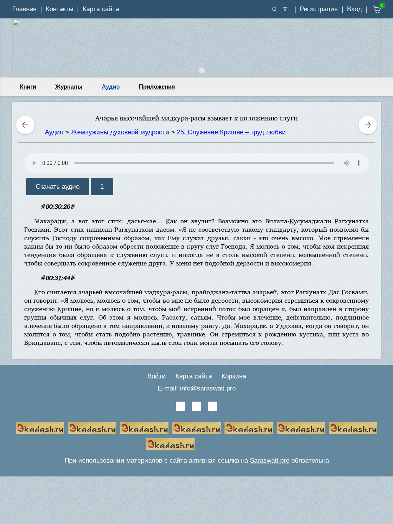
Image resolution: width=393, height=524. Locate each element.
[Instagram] (212, 406)
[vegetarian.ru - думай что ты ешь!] (92, 428)
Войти (156, 376)
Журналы (69, 86)
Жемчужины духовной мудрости (120, 132)
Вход (354, 9)
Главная (24, 9)
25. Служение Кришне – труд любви (231, 132)
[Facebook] (196, 406)
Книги (28, 86)
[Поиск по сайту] (274, 9)
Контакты (59, 9)
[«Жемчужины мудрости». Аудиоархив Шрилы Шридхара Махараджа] (301, 428)
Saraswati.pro (269, 460)
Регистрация (319, 9)
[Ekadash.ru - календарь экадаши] (144, 428)
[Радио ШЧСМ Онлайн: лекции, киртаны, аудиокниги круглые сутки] (249, 428)
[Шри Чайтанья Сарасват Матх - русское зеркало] (196, 428)
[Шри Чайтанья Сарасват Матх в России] (353, 428)
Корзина (233, 376)
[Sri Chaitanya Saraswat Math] (40, 428)
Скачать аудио (57, 186)
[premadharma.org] (170, 444)
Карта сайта (101, 9)
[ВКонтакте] (180, 406)
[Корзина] (371, 9)
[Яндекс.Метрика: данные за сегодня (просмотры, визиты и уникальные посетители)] (222, 444)
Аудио (111, 86)
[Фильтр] (285, 9)
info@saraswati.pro (208, 388)
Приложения (157, 86)
